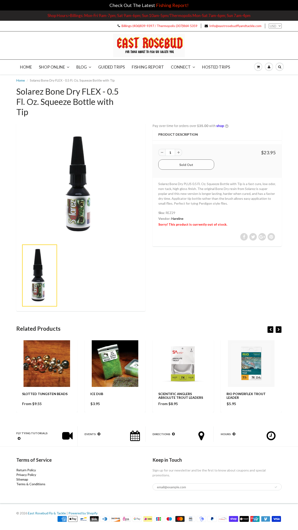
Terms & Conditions (30, 484)
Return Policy (26, 470)
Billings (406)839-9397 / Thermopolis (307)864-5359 (159, 26)
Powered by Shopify (83, 513)
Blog (81, 67)
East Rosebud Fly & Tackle (47, 513)
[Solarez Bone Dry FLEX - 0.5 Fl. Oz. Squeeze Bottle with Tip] (81, 184)
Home (26, 67)
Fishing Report (148, 67)
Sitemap (22, 479)
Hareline (177, 218)
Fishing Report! (172, 5)
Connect (181, 67)
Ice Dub (96, 394)
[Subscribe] (276, 487)
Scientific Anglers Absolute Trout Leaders (180, 395)
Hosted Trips (216, 67)
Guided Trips (111, 67)
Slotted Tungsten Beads (45, 394)
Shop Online (52, 67)
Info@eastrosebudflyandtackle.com (235, 26)
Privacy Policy (26, 475)
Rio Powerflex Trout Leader (246, 395)
